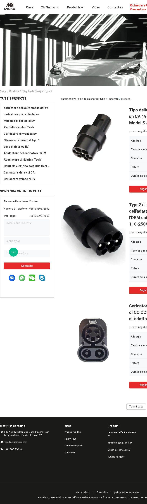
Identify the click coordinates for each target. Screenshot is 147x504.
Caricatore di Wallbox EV (20, 133)
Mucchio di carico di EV (19, 121)
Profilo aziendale (73, 432)
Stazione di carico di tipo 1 (22, 140)
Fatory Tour (70, 439)
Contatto (27, 266)
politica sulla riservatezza (126, 492)
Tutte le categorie (116, 457)
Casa (3, 91)
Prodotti (14, 91)
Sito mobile (102, 492)
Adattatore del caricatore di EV (25, 153)
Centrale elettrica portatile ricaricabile (27, 166)
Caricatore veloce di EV (19, 179)
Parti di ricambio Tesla (19, 127)
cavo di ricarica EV (16, 146)
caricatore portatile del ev (21, 114)
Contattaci (70, 452)
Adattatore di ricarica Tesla (22, 159)
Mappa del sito (83, 492)
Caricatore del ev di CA (19, 172)
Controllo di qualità (74, 445)
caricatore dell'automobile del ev (26, 108)
